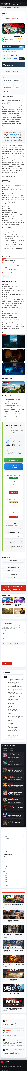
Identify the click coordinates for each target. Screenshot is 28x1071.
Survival (14, 849)
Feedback (19, 1066)
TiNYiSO (13, 270)
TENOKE (14, 864)
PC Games (9, 7)
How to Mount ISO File (13, 563)
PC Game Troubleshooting (13, 570)
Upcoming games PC (13, 854)
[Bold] (4, 643)
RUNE (14, 866)
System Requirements (8, 84)
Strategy (14, 845)
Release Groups (11, 1066)
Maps (14, 875)
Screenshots (18, 84)
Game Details (16, 80)
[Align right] (15, 643)
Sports (14, 851)
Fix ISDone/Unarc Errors (13, 574)
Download (6, 91)
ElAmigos (14, 868)
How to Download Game (13, 567)
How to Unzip (13, 560)
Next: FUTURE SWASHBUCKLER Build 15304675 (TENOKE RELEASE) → (13, 590)
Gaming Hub (13, 885)
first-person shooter (16, 145)
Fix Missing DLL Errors (13, 577)
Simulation (14, 838)
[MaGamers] (5, 676)
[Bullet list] (18, 643)
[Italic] (6, 643)
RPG (14, 843)
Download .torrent (13, 460)
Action (20, 20)
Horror (14, 847)
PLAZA (14, 862)
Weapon (14, 883)
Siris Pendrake (15, 262)
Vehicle (14, 881)
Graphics (14, 877)
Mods (13, 871)
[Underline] (8, 643)
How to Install (16, 87)
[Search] (17, 3)
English (7, 276)
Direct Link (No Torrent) (14, 466)
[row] (13, 484)
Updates (13, 856)
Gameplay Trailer (7, 87)
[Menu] (24, 3)
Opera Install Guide (19, 454)
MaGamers (3, 7)
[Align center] (13, 643)
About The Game (7, 80)
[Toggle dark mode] (21, 3)
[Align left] (11, 643)
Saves (14, 879)
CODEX (14, 860)
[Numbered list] (20, 643)
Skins (14, 873)
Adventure (14, 842)
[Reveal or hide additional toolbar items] (23, 643)
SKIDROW (14, 859)
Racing (14, 840)
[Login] (14, 3)
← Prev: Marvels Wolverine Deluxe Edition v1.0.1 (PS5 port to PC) (12, 587)
